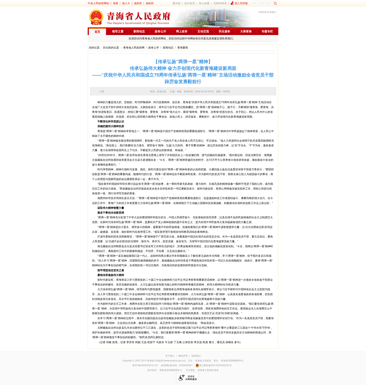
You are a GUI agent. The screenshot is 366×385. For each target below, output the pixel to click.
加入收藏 (204, 3)
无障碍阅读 (220, 3)
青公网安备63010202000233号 (215, 365)
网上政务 (182, 31)
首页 (97, 31)
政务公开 (160, 31)
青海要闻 (182, 47)
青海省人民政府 (203, 360)
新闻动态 (139, 31)
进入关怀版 (241, 3)
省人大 (126, 3)
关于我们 (169, 355)
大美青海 (246, 31)
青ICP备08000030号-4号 (145, 365)
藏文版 (177, 3)
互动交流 (203, 31)
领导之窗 (118, 31)
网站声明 (183, 355)
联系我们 (196, 355)
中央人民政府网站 (98, 3)
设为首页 (189, 3)
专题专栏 (267, 31)
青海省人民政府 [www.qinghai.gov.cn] (166, 360)
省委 (115, 3)
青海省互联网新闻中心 (232, 360)
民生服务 (224, 31)
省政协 (150, 3)
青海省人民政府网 (133, 47)
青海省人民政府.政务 (208, 369)
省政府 (138, 3)
